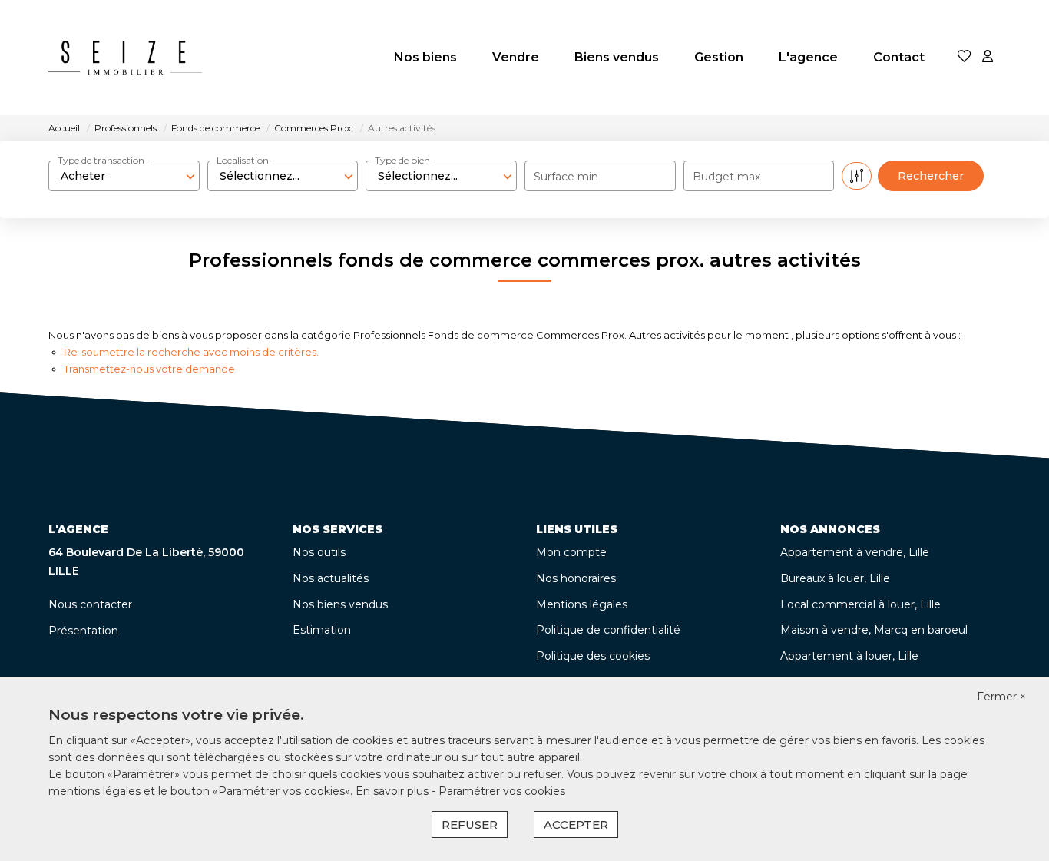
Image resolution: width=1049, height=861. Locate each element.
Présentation (83, 630)
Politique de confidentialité (608, 630)
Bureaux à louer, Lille (835, 578)
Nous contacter (90, 604)
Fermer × (1001, 697)
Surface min (566, 177)
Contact (899, 57)
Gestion (718, 57)
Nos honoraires (576, 578)
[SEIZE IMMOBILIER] (125, 58)
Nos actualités (331, 578)
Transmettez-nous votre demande (149, 369)
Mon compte (571, 552)
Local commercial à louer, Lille (860, 604)
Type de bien (402, 160)
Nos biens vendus (340, 604)
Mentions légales (581, 604)
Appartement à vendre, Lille (854, 552)
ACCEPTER (576, 824)
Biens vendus (616, 57)
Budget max (726, 177)
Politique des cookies (593, 656)
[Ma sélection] (964, 57)
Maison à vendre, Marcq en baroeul (874, 630)
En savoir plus (394, 791)
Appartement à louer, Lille (849, 656)
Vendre (515, 57)
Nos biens (425, 57)
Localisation (243, 160)
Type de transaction (101, 160)
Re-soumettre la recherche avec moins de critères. (191, 352)
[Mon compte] (987, 57)
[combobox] (124, 175)
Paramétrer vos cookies (501, 791)
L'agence (808, 57)
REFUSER (470, 824)
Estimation (322, 630)
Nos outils (319, 552)
